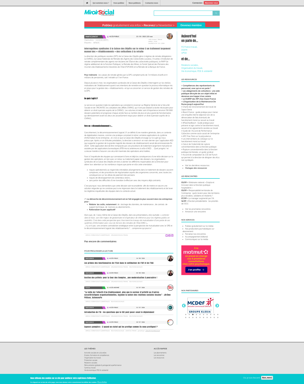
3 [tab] (193, 314)
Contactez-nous (151, 3)
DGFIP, (184, 49)
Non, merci (267, 378)
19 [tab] (214, 317)
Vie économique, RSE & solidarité (196, 71)
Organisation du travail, (192, 68)
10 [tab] (218, 314)
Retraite (96, 43)
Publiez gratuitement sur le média (199, 226)
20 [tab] (218, 317)
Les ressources (159, 358)
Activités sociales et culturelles (95, 353)
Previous (183, 305)
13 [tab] (193, 317)
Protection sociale (90, 360)
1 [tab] (186, 314)
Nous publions (135, 3)
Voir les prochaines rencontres (198, 209)
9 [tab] (214, 314)
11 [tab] (186, 317)
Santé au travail (131, 331)
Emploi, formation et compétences (98, 235)
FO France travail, (189, 47)
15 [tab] (200, 317)
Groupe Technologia (152, 331)
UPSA (184, 52)
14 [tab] (196, 317)
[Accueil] (95, 12)
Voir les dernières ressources (197, 165)
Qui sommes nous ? (101, 3)
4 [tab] (196, 314)
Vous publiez (118, 3)
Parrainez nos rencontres (195, 234)
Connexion (197, 3)
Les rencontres (159, 355)
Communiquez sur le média (196, 239)
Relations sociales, (189, 65)
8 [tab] (210, 314)
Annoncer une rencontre (195, 211)
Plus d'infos (102, 382)
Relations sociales (135, 267)
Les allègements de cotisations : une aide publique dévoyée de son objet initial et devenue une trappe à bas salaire (200, 93)
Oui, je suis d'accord (251, 378)
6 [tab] (203, 314)
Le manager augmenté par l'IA (201, 198)
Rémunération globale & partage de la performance (102, 365)
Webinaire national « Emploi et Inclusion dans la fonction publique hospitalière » (197, 185)
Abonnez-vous (211, 3)
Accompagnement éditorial (196, 236)
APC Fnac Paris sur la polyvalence (197, 136)
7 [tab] (207, 314)
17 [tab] (207, 317)
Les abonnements (160, 353)
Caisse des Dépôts (102, 40)
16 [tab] (203, 317)
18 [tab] (210, 317)
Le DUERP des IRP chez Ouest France (199, 99)
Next (217, 305)
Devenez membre (191, 25)
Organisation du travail (119, 235)
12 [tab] (189, 317)
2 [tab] (189, 314)
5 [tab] (200, 314)
